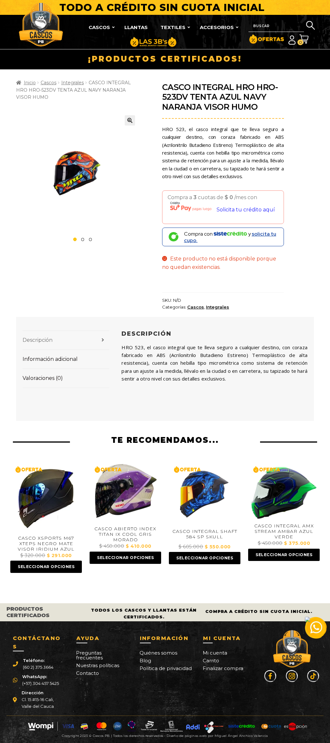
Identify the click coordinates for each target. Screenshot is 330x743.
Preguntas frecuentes (89, 655)
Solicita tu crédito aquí (246, 210)
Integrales (72, 83)
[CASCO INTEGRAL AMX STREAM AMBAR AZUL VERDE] (283, 491)
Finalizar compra (223, 668)
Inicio (30, 83)
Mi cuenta (215, 653)
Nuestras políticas (97, 665)
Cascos (48, 83)
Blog (145, 660)
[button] (130, 120)
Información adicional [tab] (50, 359)
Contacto (87, 673)
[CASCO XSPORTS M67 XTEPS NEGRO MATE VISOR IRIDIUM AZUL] (46, 497)
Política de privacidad (166, 668)
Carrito (211, 660)
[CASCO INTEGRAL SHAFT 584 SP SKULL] (204, 494)
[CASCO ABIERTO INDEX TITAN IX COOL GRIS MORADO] (125, 492)
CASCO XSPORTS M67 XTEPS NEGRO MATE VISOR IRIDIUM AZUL (46, 543)
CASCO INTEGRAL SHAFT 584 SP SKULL (204, 534)
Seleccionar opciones (46, 566)
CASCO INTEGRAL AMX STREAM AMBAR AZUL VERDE (284, 531)
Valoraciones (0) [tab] (43, 378)
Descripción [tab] (38, 340)
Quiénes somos (158, 653)
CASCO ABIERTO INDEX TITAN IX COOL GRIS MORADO (125, 534)
